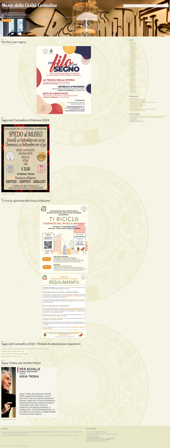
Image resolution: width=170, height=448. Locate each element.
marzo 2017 (132, 76)
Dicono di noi (145, 6)
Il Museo (135, 6)
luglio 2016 (132, 82)
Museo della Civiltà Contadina (29, 5)
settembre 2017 (133, 72)
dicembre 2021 (133, 54)
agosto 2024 (132, 44)
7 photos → (13, 194)
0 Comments (10, 44)
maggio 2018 (133, 68)
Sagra (4, 117)
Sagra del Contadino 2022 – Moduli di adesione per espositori (153, 116)
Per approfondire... (6, 20)
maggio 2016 (133, 84)
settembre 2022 (133, 51)
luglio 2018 (132, 67)
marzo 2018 (132, 70)
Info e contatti (154, 6)
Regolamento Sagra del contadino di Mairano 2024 (12, 351)
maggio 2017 (133, 74)
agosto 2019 (132, 60)
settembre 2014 (133, 91)
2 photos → (13, 419)
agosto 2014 (132, 92)
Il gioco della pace (134, 107)
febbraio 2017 (133, 78)
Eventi (4, 39)
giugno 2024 (132, 46)
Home (128, 6)
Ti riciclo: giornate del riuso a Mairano (25, 200)
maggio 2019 (133, 62)
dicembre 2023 (133, 47)
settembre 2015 (133, 87)
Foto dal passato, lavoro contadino (14, 15)
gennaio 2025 (133, 42)
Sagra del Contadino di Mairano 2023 (137, 105)
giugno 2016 (132, 83)
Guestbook (163, 6)
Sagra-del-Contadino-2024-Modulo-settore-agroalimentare (14, 353)
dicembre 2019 (133, 58)
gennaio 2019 (133, 64)
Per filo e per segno (13, 42)
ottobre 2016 (133, 80)
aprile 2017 (132, 75)
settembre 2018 (133, 66)
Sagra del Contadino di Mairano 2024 (25, 120)
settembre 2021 (133, 55)
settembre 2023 (133, 48)
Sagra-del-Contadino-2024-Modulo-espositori (11, 356)
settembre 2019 (133, 59)
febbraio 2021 (133, 56)
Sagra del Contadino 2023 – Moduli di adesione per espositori (143, 109)
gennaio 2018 (133, 71)
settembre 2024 (133, 43)
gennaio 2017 (133, 79)
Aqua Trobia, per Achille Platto (21, 363)
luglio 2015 (132, 88)
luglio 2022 (132, 52)
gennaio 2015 (133, 90)
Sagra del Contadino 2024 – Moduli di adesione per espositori (40, 344)
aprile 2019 (132, 63)
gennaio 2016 (133, 86)
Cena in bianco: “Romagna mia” (136, 106)
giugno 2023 (132, 50)
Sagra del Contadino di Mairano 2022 (137, 110)
